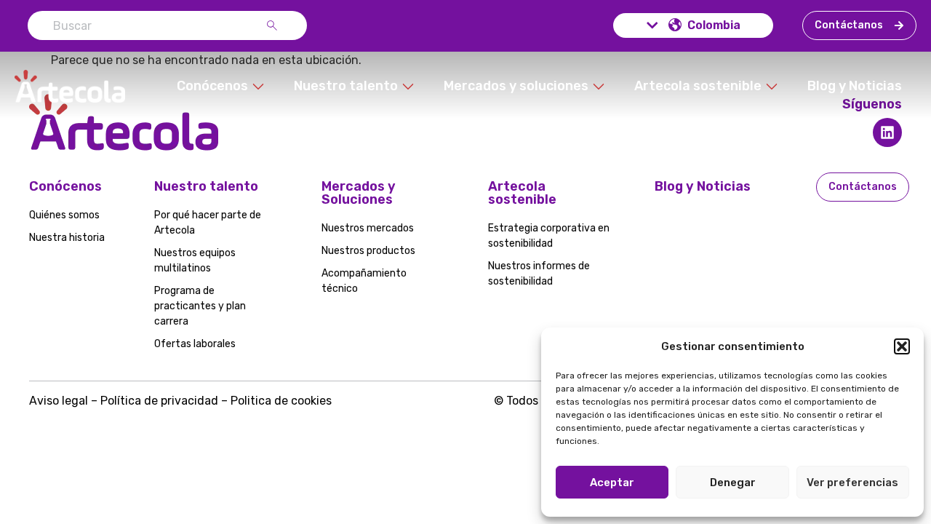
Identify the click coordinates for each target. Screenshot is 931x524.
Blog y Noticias (703, 186)
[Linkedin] (887, 132)
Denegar (733, 482)
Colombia (713, 25)
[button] (902, 346)
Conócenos (65, 186)
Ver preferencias (852, 482)
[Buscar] (274, 25)
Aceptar (612, 482)
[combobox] (147, 25)
